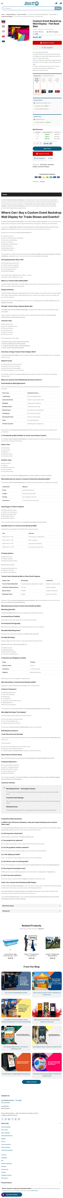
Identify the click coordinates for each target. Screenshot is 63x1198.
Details (4, 194)
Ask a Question (40, 158)
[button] (10, 949)
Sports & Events (21, 14)
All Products (43, 164)
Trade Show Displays (7, 16)
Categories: (36, 164)
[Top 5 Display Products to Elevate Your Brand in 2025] (47, 1035)
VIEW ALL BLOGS (31, 1082)
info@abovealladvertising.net (9, 1115)
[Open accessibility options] (3, 1195)
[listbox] (47, 86)
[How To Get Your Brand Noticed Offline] (16, 981)
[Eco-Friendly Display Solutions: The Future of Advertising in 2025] (16, 1035)
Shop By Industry (11, 14)
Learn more (34, 1190)
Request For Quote (43, 153)
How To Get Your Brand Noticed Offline (16, 992)
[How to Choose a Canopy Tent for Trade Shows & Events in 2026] (47, 981)
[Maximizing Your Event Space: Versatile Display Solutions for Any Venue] (47, 1008)
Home (3, 14)
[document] (31, 1192)
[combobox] (32, 8)
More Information (8, 906)
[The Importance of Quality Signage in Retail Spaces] (16, 1062)
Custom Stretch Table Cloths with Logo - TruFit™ (10, 955)
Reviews (5, 911)
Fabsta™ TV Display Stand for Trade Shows (31, 955)
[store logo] (31, 3)
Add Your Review (48, 29)
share (51, 158)
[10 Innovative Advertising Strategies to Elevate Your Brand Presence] (47, 1062)
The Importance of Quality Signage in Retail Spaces (16, 1074)
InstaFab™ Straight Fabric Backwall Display (52, 955)
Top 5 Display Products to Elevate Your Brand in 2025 (47, 1046)
